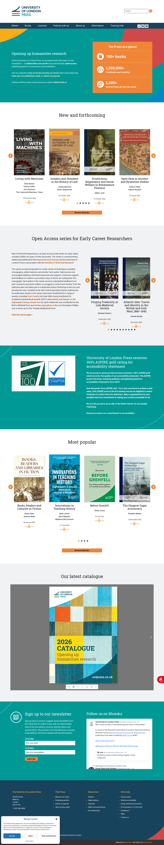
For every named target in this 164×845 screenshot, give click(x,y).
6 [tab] (124, 329)
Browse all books (82, 213)
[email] (146, 26)
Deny (30, 836)
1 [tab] (78, 203)
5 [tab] (89, 203)
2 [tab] (81, 203)
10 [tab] (135, 329)
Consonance (147, 842)
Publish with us (61, 25)
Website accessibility (128, 800)
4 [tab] (86, 203)
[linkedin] (139, 26)
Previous (10, 155)
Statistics (91, 804)
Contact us (125, 817)
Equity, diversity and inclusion (131, 804)
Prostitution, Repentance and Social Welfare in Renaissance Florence (99, 183)
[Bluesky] (143, 26)
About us (80, 25)
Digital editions (93, 800)
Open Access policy (62, 807)
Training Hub (116, 25)
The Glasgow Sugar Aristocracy (135, 507)
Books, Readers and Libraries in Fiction (29, 507)
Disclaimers (125, 811)
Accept (12, 836)
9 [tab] (132, 329)
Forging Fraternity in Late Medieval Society (104, 305)
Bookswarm (128, 842)
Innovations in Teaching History (64, 507)
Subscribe (31, 759)
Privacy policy (29, 841)
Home (15, 25)
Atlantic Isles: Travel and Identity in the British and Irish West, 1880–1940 (136, 306)
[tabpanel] (29, 163)
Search (150, 11)
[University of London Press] (26, 11)
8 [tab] (129, 329)
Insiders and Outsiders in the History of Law (64, 180)
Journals (42, 25)
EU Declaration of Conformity (131, 807)
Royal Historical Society (47, 260)
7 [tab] (126, 329)
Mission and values (62, 797)
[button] (56, 819)
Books (28, 25)
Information (97, 25)
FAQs (123, 814)
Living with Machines (29, 178)
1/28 (68, 687)
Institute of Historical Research (59, 263)
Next (153, 155)
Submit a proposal (62, 804)
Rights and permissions (96, 807)
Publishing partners (62, 800)
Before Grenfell (99, 505)
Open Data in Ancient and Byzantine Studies (135, 180)
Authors (91, 797)
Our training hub (94, 811)
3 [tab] (84, 203)
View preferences (49, 836)
